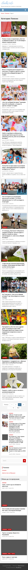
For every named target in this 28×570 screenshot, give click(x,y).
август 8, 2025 (5, 140)
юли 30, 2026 (12, 432)
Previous (6, 404)
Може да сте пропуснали (10, 479)
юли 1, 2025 (5, 299)
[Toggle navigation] (3, 10)
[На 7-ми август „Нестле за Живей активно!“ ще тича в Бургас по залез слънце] (14, 285)
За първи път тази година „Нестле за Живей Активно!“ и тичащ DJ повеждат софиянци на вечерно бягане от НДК (16, 439)
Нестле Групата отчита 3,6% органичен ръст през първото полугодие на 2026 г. (17, 450)
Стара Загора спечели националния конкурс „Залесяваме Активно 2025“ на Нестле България (13, 265)
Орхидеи (4, 470)
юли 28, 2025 (5, 171)
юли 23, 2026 (12, 454)
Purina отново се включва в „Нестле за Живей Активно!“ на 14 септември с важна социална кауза (14, 40)
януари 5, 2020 (5, 512)
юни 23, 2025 (5, 393)
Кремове (4, 482)
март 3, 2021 (5, 488)
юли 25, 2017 (5, 536)
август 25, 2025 (5, 76)
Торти (9, 529)
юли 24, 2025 (5, 203)
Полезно (5, 35)
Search (24, 460)
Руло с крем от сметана (9, 557)
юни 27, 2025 (5, 335)
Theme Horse (21, 565)
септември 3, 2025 (6, 44)
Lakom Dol (11, 488)
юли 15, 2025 (5, 268)
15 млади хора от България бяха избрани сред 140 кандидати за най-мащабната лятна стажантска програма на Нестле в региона (17, 427)
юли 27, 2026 (12, 444)
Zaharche (14, 44)
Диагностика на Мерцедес (8, 473)
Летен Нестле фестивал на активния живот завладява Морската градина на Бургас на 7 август (13, 167)
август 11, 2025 (5, 107)
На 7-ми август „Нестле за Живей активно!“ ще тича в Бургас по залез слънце (13, 296)
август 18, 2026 (12, 419)
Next (18, 407)
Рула (9, 553)
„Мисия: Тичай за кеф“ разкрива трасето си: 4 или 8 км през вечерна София (17, 416)
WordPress (18, 567)
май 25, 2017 (5, 559)
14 (13, 407)
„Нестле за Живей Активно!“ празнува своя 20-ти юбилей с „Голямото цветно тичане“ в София (14, 104)
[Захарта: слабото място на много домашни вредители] (14, 380)
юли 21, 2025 (5, 239)
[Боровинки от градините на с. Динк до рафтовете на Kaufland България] (14, 351)
